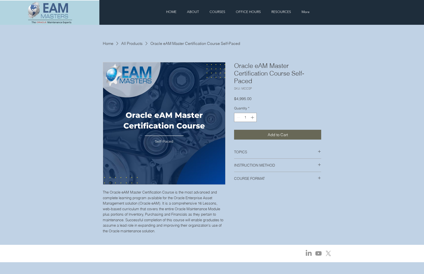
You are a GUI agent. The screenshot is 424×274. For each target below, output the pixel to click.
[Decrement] (238, 117)
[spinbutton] (245, 117)
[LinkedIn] (308, 253)
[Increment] (253, 117)
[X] (328, 253)
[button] (217, 11)
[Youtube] (318, 253)
